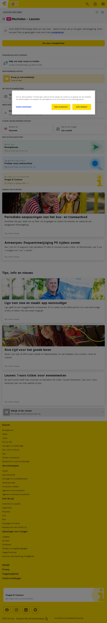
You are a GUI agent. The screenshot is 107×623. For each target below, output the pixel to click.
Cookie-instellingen (23, 107)
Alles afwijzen (81, 107)
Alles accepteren (61, 107)
